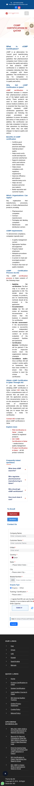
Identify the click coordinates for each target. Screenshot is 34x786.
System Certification (18, 688)
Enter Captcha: (15, 603)
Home (13, 679)
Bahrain (13, 665)
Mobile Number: (16, 577)
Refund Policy (15, 713)
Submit (13, 624)
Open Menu (27, 13)
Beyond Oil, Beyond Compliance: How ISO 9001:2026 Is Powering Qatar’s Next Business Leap (19, 740)
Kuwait (13, 658)
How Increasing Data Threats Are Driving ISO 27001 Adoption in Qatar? (19, 751)
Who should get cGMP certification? (15, 490)
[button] (13, 514)
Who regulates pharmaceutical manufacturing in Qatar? (15, 479)
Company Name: (16, 533)
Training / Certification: (19, 592)
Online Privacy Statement (16, 705)
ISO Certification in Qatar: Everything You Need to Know (18, 759)
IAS (18, 390)
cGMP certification (14, 90)
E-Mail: (13, 547)
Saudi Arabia (15, 661)
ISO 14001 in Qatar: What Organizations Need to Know (18, 767)
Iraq (12, 646)
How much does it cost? (15, 498)
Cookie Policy (15, 709)
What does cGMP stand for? (14, 469)
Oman (13, 650)
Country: (13, 555)
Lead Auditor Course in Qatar (19, 693)
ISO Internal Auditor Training (18, 699)
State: (12, 562)
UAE (12, 654)
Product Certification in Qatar (19, 683)
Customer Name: (16, 540)
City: (11, 569)
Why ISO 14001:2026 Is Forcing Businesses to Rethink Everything (19, 731)
